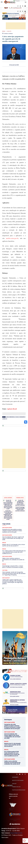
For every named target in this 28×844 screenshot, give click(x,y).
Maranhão (10, 525)
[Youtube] (25, 11)
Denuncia (13, 509)
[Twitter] (17, 774)
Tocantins (14, 545)
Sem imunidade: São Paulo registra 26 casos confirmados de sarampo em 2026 (12, 736)
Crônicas (18, 506)
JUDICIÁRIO (15, 524)
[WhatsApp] (19, 69)
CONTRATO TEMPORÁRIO (14, 504)
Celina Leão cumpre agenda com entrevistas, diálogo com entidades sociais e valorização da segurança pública (12, 581)
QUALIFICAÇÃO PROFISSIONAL (19, 535)
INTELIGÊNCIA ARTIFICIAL (10, 523)
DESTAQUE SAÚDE (7, 556)
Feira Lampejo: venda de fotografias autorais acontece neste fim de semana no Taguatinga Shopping (13, 573)
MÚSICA (10, 529)
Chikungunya (18, 499)
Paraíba (19, 531)
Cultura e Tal (12, 507)
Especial (9, 517)
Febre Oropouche (12, 521)
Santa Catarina (9, 539)
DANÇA (18, 507)
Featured (15, 520)
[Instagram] (20, 11)
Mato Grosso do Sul (11, 527)
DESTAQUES (7, 511)
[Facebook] (18, 11)
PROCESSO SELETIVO (11, 534)
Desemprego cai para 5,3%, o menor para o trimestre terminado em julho (12, 566)
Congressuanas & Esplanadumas (18, 503)
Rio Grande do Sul (16, 538)
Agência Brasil (12, 409)
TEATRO (16, 543)
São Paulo (16, 539)
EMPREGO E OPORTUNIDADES (12, 516)
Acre (8, 497)
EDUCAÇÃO (16, 514)
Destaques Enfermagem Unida (19, 511)
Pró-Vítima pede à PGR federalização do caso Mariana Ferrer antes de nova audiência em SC (14, 552)
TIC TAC (8, 545)
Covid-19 (9, 31)
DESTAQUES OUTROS (10, 513)
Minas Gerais (10, 528)
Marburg (16, 525)
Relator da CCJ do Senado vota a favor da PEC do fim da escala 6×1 (12, 745)
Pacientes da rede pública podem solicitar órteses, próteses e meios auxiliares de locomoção (12, 726)
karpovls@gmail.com (16, 833)
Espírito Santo (16, 517)
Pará (14, 531)
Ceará (12, 499)
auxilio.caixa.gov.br (12, 238)
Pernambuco (12, 532)
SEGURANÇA (13, 542)
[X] (22, 11)
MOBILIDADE (18, 528)
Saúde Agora (15, 541)
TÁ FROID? (10, 543)
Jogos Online (8, 524)
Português (17, 0)
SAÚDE (8, 541)
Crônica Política (10, 506)
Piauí (18, 532)
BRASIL (3, 31)
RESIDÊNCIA (14, 536)
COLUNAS (13, 500)
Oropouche (9, 531)
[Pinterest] (15, 69)
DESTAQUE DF (12, 510)
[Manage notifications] (24, 840)
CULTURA (4, 570)
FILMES (19, 521)
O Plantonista (17, 529)
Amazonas (18, 497)
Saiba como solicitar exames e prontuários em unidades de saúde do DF (13, 560)
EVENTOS (16, 518)
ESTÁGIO (10, 518)
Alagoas (13, 497)
